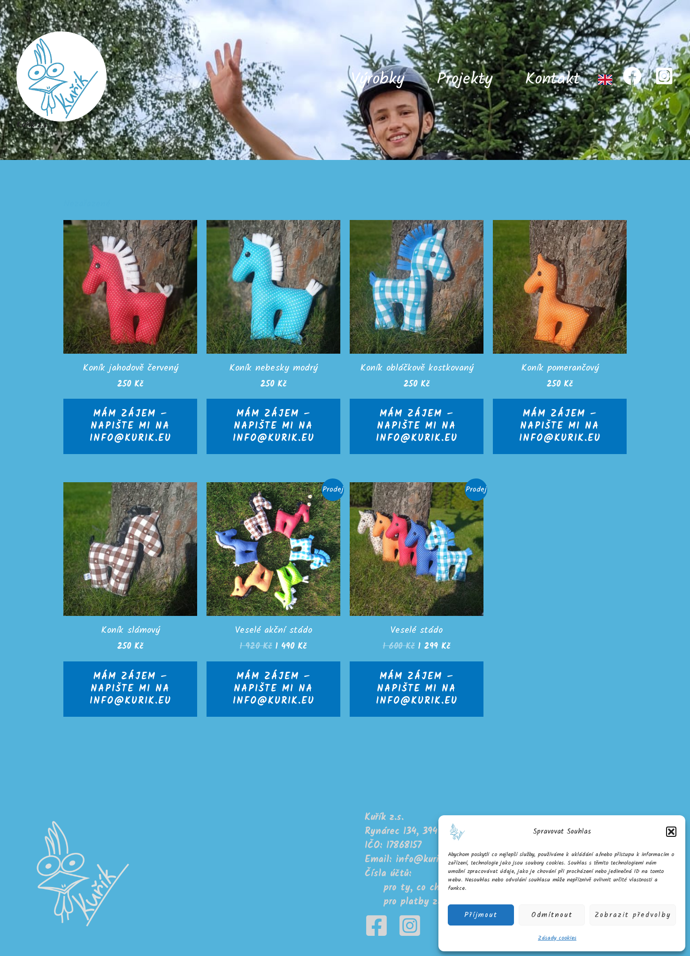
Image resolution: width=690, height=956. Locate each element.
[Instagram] (664, 76)
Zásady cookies (557, 937)
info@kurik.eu (426, 859)
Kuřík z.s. (32, 125)
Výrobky (377, 80)
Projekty (464, 80)
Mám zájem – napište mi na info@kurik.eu (130, 426)
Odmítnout (552, 915)
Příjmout (481, 915)
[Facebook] (632, 76)
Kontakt (552, 80)
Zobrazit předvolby (633, 915)
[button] (671, 831)
